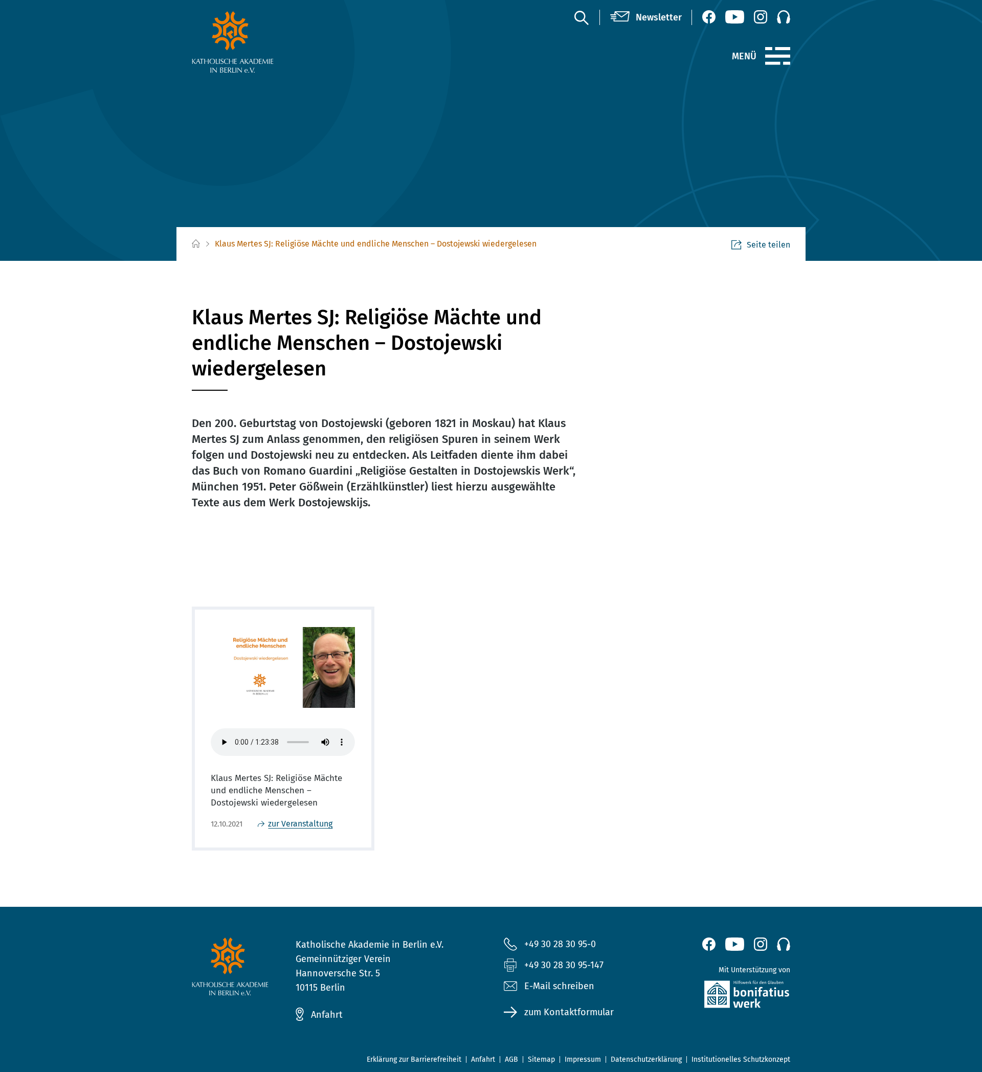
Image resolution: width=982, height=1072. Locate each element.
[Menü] (777, 56)
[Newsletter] (646, 17)
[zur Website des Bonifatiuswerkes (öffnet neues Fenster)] (725, 996)
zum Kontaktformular (569, 1012)
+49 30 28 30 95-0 (560, 944)
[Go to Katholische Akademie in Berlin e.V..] (195, 244)
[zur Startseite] (257, 42)
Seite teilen (768, 245)
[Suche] (581, 17)
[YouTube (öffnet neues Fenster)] (734, 17)
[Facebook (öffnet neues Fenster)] (709, 17)
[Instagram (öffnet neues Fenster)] (760, 17)
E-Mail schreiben (559, 986)
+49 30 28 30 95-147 (564, 965)
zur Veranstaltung (300, 824)
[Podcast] (783, 17)
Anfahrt (327, 1014)
